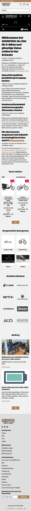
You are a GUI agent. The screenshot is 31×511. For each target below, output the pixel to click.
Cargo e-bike (8, 249)
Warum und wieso (6, 485)
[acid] (8, 321)
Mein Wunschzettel (7, 453)
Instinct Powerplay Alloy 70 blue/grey (22, 198)
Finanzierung (17, 140)
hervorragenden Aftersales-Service (11, 122)
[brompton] (22, 321)
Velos (16, 65)
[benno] (22, 309)
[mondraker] (22, 297)
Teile (3, 439)
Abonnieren (24, 497)
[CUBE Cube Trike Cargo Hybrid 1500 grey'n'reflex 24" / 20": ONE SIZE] (8, 186)
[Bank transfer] (18, 508)
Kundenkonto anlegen (7, 448)
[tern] (8, 297)
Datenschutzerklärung (7, 468)
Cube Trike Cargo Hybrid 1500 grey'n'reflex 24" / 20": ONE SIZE (8, 201)
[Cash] (9, 508)
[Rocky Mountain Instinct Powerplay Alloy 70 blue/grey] (22, 186)
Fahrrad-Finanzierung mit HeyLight (11, 488)
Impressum (5, 466)
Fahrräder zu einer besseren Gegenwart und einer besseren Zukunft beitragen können (15, 150)
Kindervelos (23, 249)
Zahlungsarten (5, 471)
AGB (3, 463)
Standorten (26, 122)
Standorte (4, 482)
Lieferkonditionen (6, 474)
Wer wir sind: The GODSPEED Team (11, 460)
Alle (16, 222)
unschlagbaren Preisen (22, 71)
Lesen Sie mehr (6, 367)
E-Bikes (6, 65)
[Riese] (22, 285)
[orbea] (8, 309)
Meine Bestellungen (7, 451)
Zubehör (4, 441)
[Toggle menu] (27, 4)
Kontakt (4, 479)
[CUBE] (8, 285)
